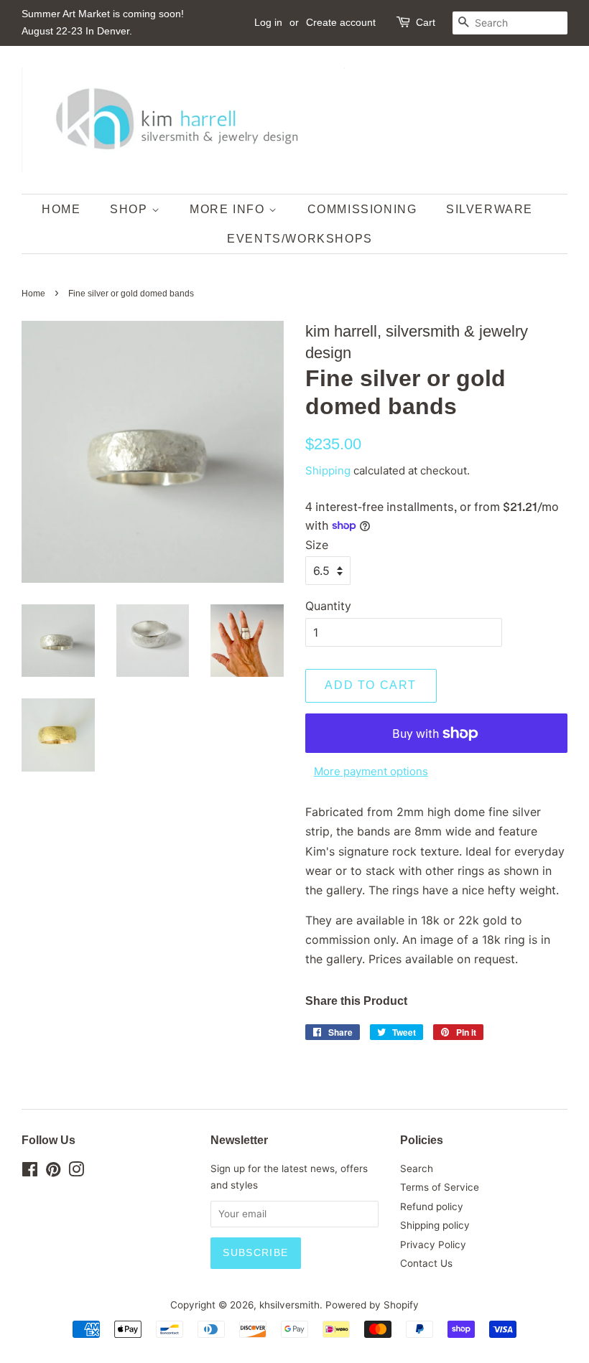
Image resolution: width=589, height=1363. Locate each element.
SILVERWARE (489, 209)
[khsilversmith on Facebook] (30, 1172)
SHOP (131, 209)
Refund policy (431, 1206)
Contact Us (426, 1263)
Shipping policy (435, 1225)
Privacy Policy (433, 1244)
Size (316, 545)
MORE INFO (229, 209)
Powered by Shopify (372, 1305)
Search (416, 1168)
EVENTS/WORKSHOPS (300, 239)
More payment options (371, 771)
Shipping (328, 470)
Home (33, 294)
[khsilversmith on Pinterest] (53, 1172)
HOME (61, 209)
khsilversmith (289, 1305)
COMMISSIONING (362, 209)
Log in (268, 22)
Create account (341, 22)
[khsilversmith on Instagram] (76, 1172)
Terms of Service (439, 1187)
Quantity (328, 606)
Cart (425, 22)
